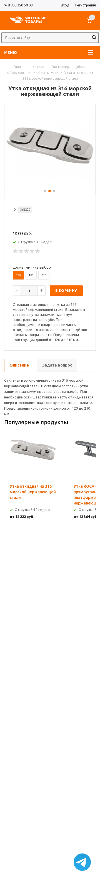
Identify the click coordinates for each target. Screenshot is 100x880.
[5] (38, 251)
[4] (32, 251)
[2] (21, 251)
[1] (15, 251)
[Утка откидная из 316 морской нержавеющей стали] (50, 178)
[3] (26, 251)
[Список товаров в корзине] (92, 23)
